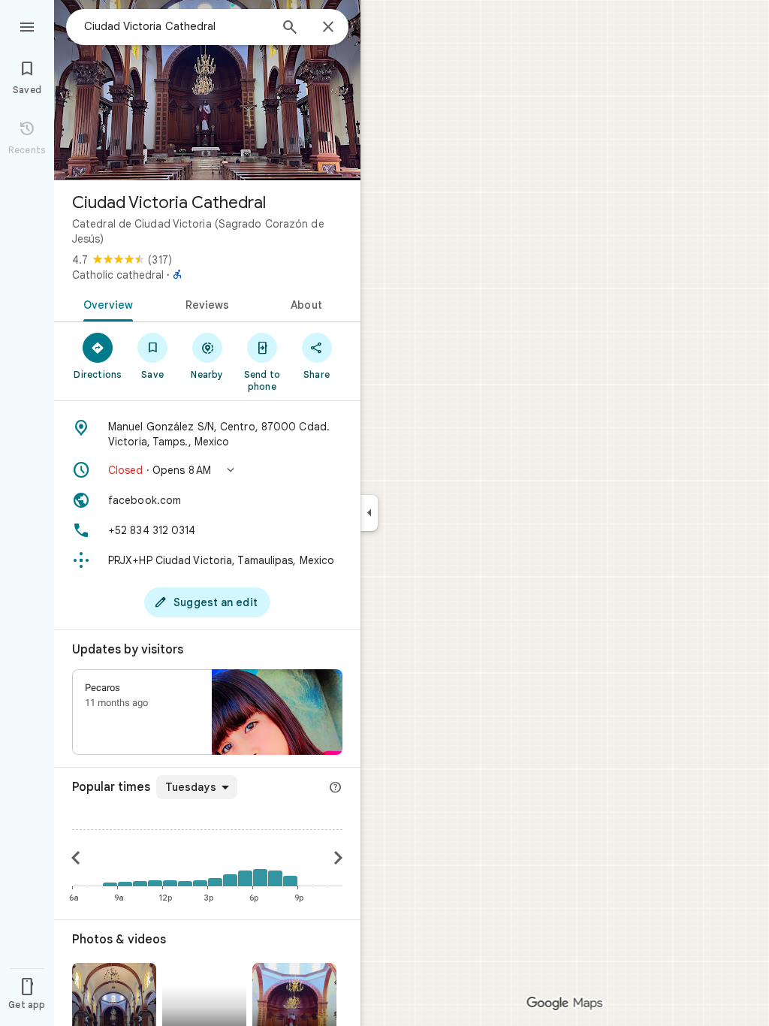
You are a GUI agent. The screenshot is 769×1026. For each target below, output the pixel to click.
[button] (207, 470)
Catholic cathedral (118, 275)
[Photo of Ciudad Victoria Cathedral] (207, 90)
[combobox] (176, 26)
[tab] (105, 303)
